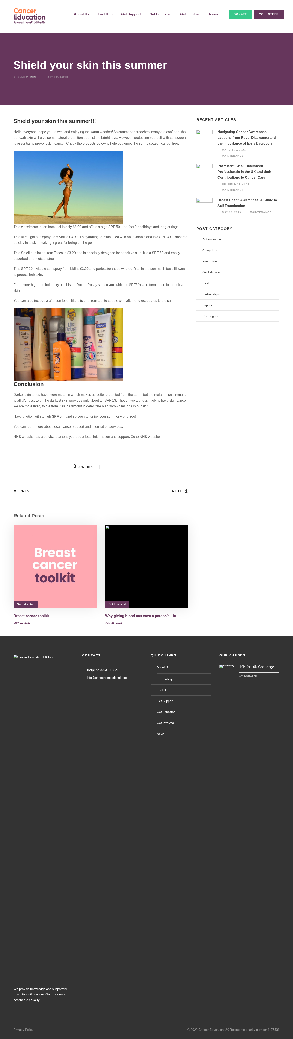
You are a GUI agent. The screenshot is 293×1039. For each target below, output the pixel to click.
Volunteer (269, 14)
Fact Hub (105, 14)
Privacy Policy (24, 1029)
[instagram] (54, 1010)
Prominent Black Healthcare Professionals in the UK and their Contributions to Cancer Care (244, 171)
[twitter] (42, 1010)
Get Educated (161, 14)
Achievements (212, 239)
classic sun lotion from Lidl (41, 227)
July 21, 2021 (22, 622)
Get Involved (190, 14)
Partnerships (211, 294)
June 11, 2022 (27, 77)
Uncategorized (212, 316)
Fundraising (210, 261)
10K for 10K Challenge (256, 667)
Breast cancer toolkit (31, 616)
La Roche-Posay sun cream (92, 285)
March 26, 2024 (234, 149)
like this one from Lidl (87, 300)
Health (206, 283)
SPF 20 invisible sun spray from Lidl (49, 269)
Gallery (167, 679)
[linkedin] (30, 1010)
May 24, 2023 (231, 212)
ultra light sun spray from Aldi (43, 237)
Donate (240, 14)
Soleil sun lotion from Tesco (42, 253)
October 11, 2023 (235, 184)
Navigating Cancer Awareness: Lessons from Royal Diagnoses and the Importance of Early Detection (246, 137)
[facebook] (19, 1010)
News (213, 14)
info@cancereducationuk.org (107, 677)
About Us (81, 14)
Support (207, 305)
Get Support (131, 14)
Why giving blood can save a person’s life (140, 616)
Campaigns (210, 250)
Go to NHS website (145, 437)
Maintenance (233, 155)
